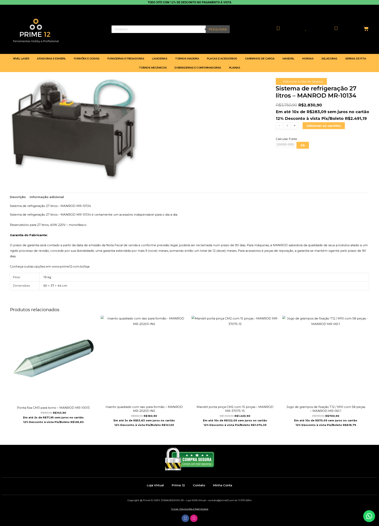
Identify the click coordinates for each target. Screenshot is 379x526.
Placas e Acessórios (222, 58)
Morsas (307, 58)
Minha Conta (222, 485)
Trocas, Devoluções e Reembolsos (189, 508)
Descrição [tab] (18, 197)
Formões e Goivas (86, 58)
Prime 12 (178, 485)
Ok (302, 145)
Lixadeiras (159, 58)
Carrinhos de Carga (260, 58)
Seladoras (329, 58)
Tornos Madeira (187, 58)
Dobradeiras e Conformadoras (197, 67)
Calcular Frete (286, 139)
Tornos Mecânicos (153, 67)
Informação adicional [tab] (47, 197)
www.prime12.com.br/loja (70, 266)
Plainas (234, 67)
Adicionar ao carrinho (324, 126)
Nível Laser (21, 58)
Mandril (288, 58)
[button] (369, 516)
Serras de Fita (355, 58)
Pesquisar (218, 29)
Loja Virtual (155, 485)
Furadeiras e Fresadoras (125, 58)
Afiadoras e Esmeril (51, 58)
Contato (199, 485)
